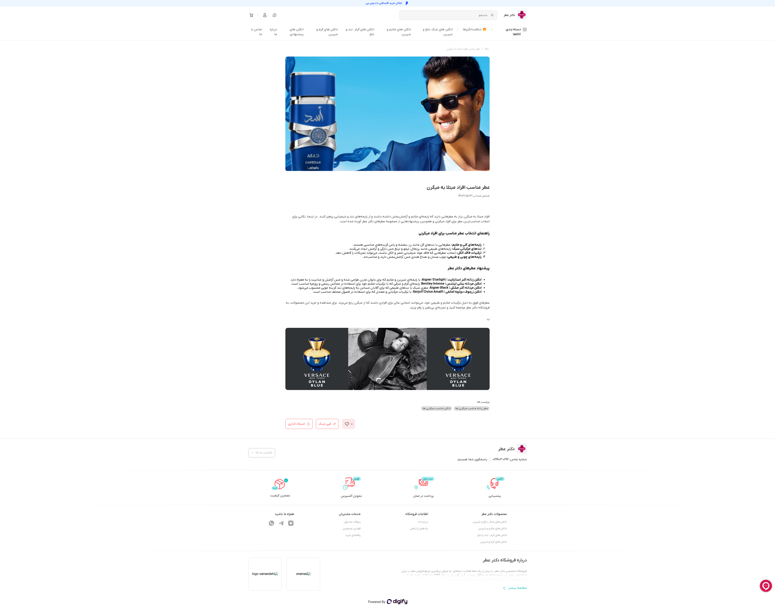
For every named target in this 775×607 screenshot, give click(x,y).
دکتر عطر (472, 308)
